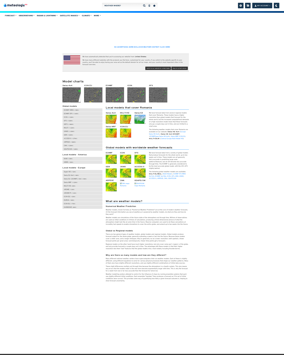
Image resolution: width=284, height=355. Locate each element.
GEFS (69, 124)
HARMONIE (70, 207)
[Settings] (241, 5)
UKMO (69, 131)
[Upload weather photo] (248, 5)
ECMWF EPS (71, 113)
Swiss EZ (138, 113)
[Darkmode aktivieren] (276, 5)
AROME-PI (70, 193)
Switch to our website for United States (158, 68)
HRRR (68, 162)
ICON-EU (69, 204)
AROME (69, 189)
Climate (86, 16)
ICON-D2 (69, 196)
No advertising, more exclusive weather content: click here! (142, 47)
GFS (151, 86)
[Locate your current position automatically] (149, 5)
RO (26, 4)
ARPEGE (70, 142)
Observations (26, 16)
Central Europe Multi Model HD (172, 138)
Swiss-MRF (174, 136)
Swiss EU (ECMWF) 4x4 (75, 179)
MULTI (69, 128)
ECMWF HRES (71, 110)
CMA (68, 145)
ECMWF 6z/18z (160, 176)
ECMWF (109, 86)
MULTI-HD (70, 186)
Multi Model (167, 174)
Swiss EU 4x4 (71, 175)
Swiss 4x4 (67, 86)
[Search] (144, 5)
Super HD (70, 172)
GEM (68, 135)
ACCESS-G (70, 138)
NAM (68, 158)
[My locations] (154, 5)
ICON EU (88, 86)
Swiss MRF (71, 182)
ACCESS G (139, 167)
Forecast (10, 16)
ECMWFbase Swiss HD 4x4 (159, 136)
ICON (129, 86)
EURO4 (69, 200)
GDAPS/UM (71, 149)
